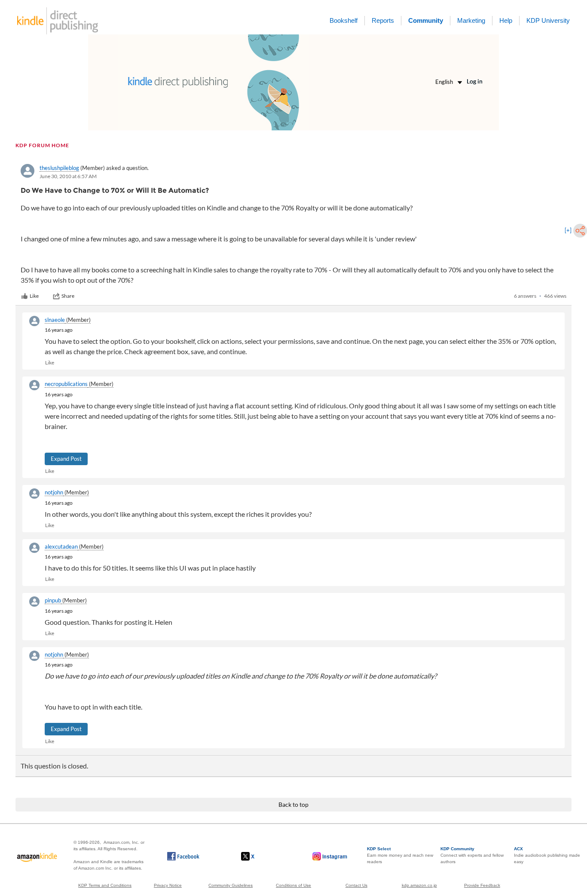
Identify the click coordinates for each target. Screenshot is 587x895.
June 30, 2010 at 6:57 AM (68, 176)
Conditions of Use (293, 885)
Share (67, 296)
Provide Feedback (482, 885)
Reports (383, 20)
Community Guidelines (230, 885)
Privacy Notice (168, 885)
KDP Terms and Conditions (104, 885)
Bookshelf (344, 20)
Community (425, 20)
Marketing (471, 20)
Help (505, 20)
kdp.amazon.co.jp (419, 885)
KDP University (548, 20)
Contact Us (356, 885)
